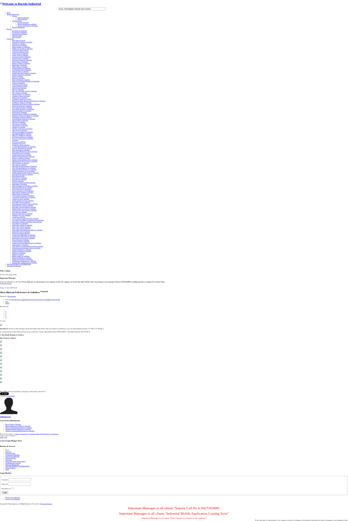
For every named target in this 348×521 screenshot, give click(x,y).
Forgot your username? (12, 499)
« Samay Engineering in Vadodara (25, 434)
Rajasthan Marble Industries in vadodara (18, 429)
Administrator (11, 296)
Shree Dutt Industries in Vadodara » (47, 434)
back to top (3, 437)
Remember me (6, 488)
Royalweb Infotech (46, 504)
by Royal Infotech (5, 283)
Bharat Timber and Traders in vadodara (17, 426)
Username (5, 480)
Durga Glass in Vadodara (13, 424)
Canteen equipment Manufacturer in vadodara (19, 431)
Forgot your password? (12, 497)
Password (4, 484)
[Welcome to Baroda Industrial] (20, 3)
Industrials (11, 396)
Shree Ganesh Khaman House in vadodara (18, 427)
